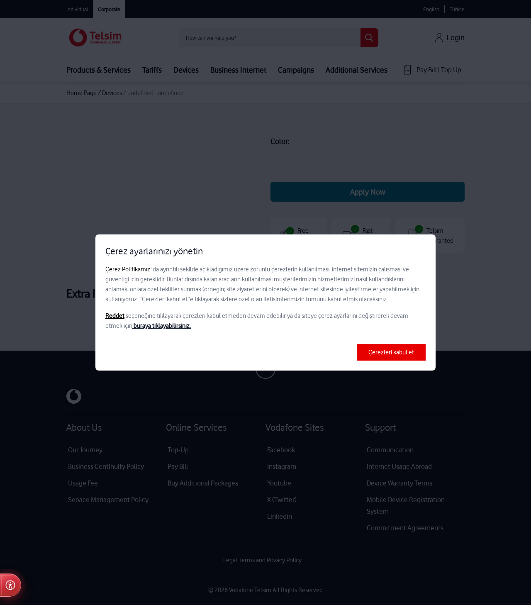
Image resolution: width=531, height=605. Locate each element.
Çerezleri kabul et (391, 352)
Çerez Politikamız (127, 269)
